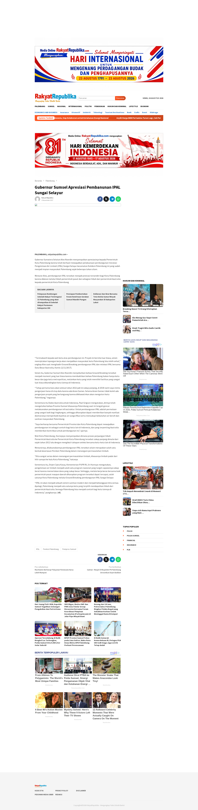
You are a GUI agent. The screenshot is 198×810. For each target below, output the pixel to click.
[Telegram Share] (112, 199)
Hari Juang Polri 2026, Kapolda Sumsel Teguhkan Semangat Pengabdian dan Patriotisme (48, 606)
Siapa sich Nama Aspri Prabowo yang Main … (146, 511)
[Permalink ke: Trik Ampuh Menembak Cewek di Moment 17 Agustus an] (143, 477)
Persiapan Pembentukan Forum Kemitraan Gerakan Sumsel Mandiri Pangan (77, 297)
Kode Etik (39, 791)
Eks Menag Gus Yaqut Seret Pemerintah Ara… (144, 319)
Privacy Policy (61, 791)
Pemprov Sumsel (69, 549)
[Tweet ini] (106, 199)
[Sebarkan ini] (100, 199)
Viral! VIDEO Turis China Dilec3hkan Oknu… (143, 501)
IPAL (37, 549)
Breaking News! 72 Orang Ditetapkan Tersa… (140, 310)
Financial (131, 540)
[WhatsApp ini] (118, 199)
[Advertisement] (99, 19)
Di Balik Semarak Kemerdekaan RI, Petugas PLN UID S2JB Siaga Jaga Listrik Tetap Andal (107, 641)
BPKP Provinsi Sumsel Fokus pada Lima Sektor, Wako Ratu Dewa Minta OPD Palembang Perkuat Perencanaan (77, 641)
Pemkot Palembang (51, 549)
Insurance (131, 545)
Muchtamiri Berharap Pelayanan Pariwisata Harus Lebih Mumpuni (54, 570)
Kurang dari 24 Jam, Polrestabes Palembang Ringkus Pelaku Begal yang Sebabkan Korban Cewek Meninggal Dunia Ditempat (106, 609)
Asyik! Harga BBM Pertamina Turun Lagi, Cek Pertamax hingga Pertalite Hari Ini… (123, 118)
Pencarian (120, 98)
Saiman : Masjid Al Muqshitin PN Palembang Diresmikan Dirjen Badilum (104, 570)
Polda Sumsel (133, 536)
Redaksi (58, 794)
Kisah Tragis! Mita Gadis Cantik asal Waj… (146, 329)
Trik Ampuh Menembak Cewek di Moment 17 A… (142, 492)
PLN (128, 550)
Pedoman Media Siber (44, 794)
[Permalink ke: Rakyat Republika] (37, 199)
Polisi (129, 531)
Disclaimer (81, 791)
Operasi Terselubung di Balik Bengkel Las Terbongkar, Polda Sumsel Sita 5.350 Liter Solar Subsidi (47, 641)
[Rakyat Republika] (56, 98)
